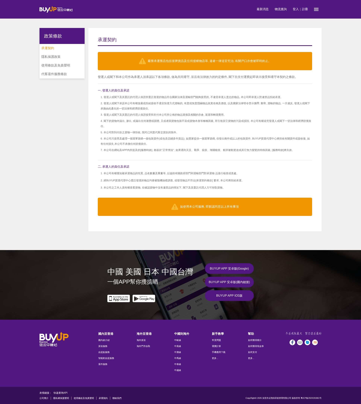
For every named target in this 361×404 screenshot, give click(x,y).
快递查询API (60, 392)
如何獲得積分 (255, 340)
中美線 (177, 346)
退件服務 (102, 364)
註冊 (305, 9)
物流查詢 (281, 9)
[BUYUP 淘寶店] (315, 342)
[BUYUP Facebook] (292, 342)
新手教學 (218, 333)
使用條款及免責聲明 (84, 398)
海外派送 (141, 340)
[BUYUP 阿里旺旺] (307, 342)
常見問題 (216, 340)
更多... (215, 358)
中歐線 (177, 340)
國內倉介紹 (104, 340)
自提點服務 (104, 352)
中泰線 (177, 364)
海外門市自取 (143, 346)
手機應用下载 (218, 352)
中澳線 (177, 352)
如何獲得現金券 (256, 346)
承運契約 (103, 398)
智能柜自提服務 (106, 358)
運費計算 (216, 346)
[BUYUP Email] (300, 342)
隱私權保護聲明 (61, 398)
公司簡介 (44, 398)
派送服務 (102, 346)
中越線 (177, 370)
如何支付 (252, 352)
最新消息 (263, 9)
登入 (296, 9)
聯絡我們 (116, 398)
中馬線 (177, 358)
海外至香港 (144, 333)
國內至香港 (105, 333)
